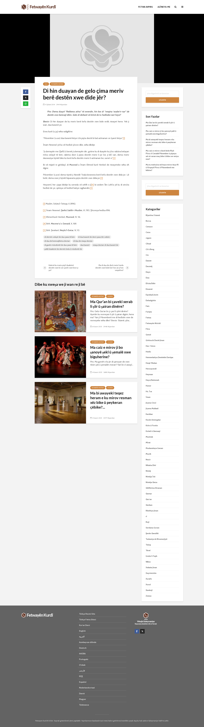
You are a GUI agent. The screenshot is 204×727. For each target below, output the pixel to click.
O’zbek (82, 665)
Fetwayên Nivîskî (57, 84)
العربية (82, 636)
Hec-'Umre (150, 346)
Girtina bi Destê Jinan (155, 340)
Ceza (148, 232)
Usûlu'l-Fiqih (151, 556)
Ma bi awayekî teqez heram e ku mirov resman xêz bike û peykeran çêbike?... (110, 400)
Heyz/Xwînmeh (152, 380)
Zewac (149, 596)
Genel (148, 334)
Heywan (149, 374)
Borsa (148, 221)
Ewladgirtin (151, 300)
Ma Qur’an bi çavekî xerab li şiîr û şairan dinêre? (111, 304)
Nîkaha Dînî (151, 465)
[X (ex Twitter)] (142, 631)
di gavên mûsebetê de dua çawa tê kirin (60, 245)
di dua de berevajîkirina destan (57, 241)
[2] (114, 158)
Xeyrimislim (151, 573)
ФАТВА (82, 653)
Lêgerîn (162, 100)
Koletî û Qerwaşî (153, 431)
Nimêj (148, 471)
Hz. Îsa (149, 391)
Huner (110, 296)
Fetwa (148, 317)
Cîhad (148, 243)
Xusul (148, 584)
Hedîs (148, 351)
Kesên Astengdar (153, 420)
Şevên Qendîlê (152, 533)
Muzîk (148, 454)
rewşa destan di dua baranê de (105, 245)
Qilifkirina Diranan (154, 488)
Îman (148, 397)
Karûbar (149, 414)
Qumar (149, 493)
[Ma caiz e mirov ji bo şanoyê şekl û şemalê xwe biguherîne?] (60, 357)
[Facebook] (137, 631)
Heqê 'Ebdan (151, 363)
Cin (147, 255)
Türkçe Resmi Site (87, 614)
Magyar (82, 699)
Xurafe (149, 579)
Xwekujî (149, 590)
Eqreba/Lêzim (152, 294)
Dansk (82, 693)
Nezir (148, 459)
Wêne (148, 562)
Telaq (148, 544)
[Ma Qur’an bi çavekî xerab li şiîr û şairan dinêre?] (60, 311)
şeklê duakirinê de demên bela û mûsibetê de (63, 249)
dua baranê (85, 245)
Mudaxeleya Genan (154, 448)
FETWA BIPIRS (145, 7)
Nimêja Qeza (151, 482)
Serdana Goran (152, 527)
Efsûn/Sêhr (150, 283)
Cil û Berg (150, 249)
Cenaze (149, 226)
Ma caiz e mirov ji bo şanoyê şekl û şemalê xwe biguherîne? (110, 352)
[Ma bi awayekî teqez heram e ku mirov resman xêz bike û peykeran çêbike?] (60, 402)
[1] (124, 138)
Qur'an (149, 499)
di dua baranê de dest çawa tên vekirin (94, 237)
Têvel (148, 550)
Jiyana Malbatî (152, 408)
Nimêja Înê (150, 476)
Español (82, 682)
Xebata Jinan (151, 567)
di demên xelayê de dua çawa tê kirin (59, 237)
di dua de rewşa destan (83, 241)
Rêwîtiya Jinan (152, 510)
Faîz (147, 306)
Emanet (149, 289)
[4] (92, 184)
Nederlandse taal (87, 687)
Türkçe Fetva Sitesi (87, 619)
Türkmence (84, 705)
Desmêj (149, 266)
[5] (91, 188)
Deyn (148, 272)
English (82, 631)
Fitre (148, 329)
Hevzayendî (151, 368)
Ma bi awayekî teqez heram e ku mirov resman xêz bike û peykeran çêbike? (161, 142)
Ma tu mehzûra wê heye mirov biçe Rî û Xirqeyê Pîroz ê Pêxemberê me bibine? (162, 167)
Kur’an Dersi (84, 625)
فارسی (82, 670)
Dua (46, 84)
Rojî (147, 522)
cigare (148, 238)
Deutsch (82, 648)
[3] (101, 178)
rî (146, 516)
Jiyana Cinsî (151, 403)
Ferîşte (149, 312)
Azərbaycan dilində (87, 642)
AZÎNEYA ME (164, 7)
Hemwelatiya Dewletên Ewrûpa (159, 357)
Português (83, 659)
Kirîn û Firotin (152, 425)
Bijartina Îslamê (153, 215)
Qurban (149, 505)
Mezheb (149, 437)
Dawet (148, 260)
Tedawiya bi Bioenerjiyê (156, 539)
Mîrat (148, 442)
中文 (81, 676)
